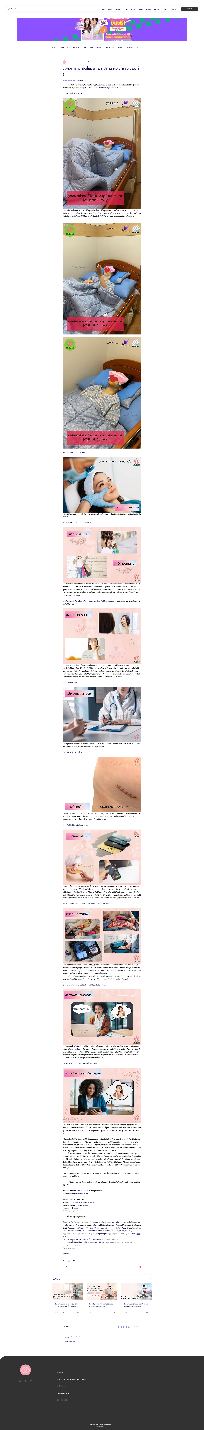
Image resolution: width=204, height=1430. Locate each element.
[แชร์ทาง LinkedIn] (74, 1260)
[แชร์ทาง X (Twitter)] (69, 1260)
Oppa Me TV (129, 48)
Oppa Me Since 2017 (25, 1381)
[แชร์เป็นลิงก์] (79, 1260)
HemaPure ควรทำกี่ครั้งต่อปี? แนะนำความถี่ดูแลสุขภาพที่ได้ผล (136, 1305)
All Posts (54, 48)
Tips (85, 48)
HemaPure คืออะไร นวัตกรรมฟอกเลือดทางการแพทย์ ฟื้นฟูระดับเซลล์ (66, 1305)
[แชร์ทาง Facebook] (64, 1260)
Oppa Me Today (110, 48)
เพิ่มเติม (139, 48)
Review (120, 48)
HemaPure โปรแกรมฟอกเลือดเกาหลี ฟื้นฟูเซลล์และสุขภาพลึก (101, 1305)
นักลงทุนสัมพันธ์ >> (100, 1426)
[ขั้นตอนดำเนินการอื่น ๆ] (140, 62)
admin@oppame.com (63, 1393)
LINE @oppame (62, 1386)
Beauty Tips (76, 48)
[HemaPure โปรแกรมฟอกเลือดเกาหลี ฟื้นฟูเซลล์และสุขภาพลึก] (102, 1291)
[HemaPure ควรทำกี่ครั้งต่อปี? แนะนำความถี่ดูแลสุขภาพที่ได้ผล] (136, 1291)
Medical (99, 48)
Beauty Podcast (65, 48)
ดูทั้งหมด (149, 1279)
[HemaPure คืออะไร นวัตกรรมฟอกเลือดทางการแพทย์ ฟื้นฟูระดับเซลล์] (67, 1291)
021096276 (63, 1400)
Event (91, 48)
